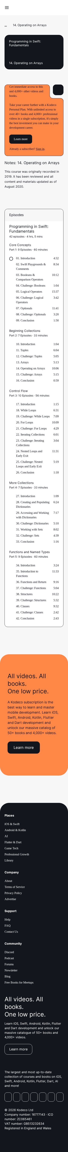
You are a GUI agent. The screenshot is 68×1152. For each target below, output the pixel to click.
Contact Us (11, 931)
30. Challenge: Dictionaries (32, 523)
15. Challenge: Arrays (29, 374)
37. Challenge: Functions (31, 588)
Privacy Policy (13, 893)
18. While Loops (26, 410)
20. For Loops (24, 422)
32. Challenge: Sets (27, 535)
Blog (7, 976)
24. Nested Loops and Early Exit (29, 453)
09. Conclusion (25, 320)
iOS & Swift (12, 824)
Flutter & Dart (13, 842)
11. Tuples (22, 350)
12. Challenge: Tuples (29, 356)
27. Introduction (25, 496)
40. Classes (22, 606)
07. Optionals (24, 308)
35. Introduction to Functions (27, 574)
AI (6, 836)
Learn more (21, 139)
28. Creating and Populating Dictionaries (32, 504)
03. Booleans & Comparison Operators (29, 277)
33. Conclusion (25, 541)
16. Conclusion (25, 380)
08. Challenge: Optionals (31, 314)
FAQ (8, 925)
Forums (9, 964)
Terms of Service (15, 887)
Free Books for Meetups (19, 982)
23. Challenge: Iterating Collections (30, 443)
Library (9, 860)
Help (7, 919)
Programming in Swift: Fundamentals (29, 229)
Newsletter (11, 970)
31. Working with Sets (29, 529)
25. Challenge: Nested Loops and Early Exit (29, 464)
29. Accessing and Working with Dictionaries (32, 515)
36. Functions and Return (31, 582)
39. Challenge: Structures (31, 600)
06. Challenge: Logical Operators (29, 300)
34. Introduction (25, 565)
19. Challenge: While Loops (33, 416)
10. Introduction (25, 344)
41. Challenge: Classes (29, 612)
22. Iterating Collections (30, 434)
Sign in (40, 148)
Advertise (10, 899)
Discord (9, 952)
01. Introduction (25, 258)
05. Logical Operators (29, 291)
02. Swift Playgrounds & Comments (31, 266)
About (8, 880)
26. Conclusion (25, 472)
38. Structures (24, 594)
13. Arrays (22, 362)
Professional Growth (17, 854)
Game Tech (11, 848)
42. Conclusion (25, 618)
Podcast (9, 958)
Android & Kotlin (15, 830)
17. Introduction (25, 404)
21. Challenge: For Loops (31, 428)
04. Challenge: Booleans (30, 285)
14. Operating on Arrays (30, 368)
